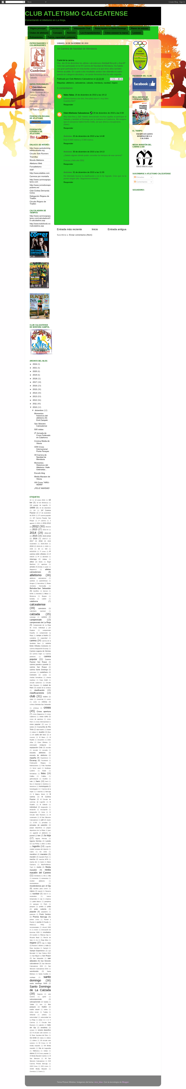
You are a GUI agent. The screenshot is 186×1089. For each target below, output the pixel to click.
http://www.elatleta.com (40, 173)
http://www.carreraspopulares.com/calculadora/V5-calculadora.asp (40, 218)
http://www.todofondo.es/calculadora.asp (40, 225)
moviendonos (34, 883)
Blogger (125, 1082)
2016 (35, 386)
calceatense (80, 83)
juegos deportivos (36, 828)
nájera (32, 891)
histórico (45, 784)
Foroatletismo (36, 167)
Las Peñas (35, 843)
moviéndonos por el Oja (40, 886)
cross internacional (42, 722)
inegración (44, 807)
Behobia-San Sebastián (40, 588)
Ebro (49, 732)
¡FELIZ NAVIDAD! (42, 488)
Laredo (48, 841)
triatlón (44, 1007)
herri (46, 781)
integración (33, 812)
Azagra (32, 583)
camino (44, 617)
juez (49, 830)
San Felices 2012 (45, 953)
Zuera (40, 1071)
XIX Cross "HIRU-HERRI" (41, 483)
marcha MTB (43, 859)
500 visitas (38, 429)
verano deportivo (44, 1030)
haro (38, 781)
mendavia (98, 83)
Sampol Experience (37, 951)
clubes (45, 697)
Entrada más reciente (69, 229)
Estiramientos (36, 37)
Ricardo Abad (34, 937)
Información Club (82, 28)
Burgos (44, 596)
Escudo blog (39, 473)
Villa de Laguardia (45, 1048)
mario (42, 862)
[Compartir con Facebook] (119, 79)
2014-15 (48, 533)
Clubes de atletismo (39, 33)
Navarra (48, 891)
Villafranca (36, 1051)
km (39, 836)
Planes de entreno (139, 28)
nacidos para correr (40, 888)
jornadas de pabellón (38, 825)
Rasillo (46, 922)
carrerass (33, 672)
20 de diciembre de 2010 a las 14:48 (88, 136)
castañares (44, 672)
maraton (44, 854)
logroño (36, 846)
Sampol (45, 948)
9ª (38, 556)
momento (35, 878)
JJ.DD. (35, 822)
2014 (35, 393)
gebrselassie (34, 779)
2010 (35, 407)
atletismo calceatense (38, 578)
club (32, 696)
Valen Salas (69, 95)
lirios (49, 843)
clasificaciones (37, 693)
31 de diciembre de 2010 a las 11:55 (88, 172)
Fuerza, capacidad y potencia (61, 37)
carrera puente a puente (39, 664)
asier (46, 567)
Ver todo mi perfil (37, 110)
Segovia (39, 994)
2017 (35, 382)
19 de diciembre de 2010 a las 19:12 (91, 95)
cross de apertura (36, 719)
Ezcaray (33, 760)
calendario (42, 608)
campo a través (42, 635)
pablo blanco (36, 901)
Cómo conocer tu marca (116, 33)
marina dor (33, 862)
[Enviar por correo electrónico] (111, 79)
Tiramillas (34, 157)
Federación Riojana (37, 763)
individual (33, 807)
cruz (46, 724)
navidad (107, 83)
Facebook (44, 760)
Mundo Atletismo (37, 160)
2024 (35, 364)
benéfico (36, 591)
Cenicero (33, 675)
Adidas (44, 559)
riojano (115, 83)
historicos (33, 786)
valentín (41, 1025)
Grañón (45, 779)
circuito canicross (36, 682)
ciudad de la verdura (44, 687)
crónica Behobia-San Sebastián (40, 704)
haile (31, 781)
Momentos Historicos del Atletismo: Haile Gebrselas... (42, 466)
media (39, 867)
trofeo (46, 1009)
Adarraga (33, 559)
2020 (35, 371)
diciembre (39, 410)
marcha (32, 859)
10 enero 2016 (40, 500)
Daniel (49, 729)
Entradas (140, 177)
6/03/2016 (33, 551)
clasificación (39, 690)
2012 (35, 400)
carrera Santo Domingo (39, 670)
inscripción (44, 809)
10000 (32, 508)
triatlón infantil (34, 1009)
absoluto (45, 556)
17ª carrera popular (44, 515)
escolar (48, 747)
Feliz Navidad (46, 765)
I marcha (39, 791)
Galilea (32, 776)
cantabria (33, 638)
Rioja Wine (44, 940)
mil (44, 876)
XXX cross (44, 1066)
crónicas (36, 708)
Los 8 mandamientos (90, 33)
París (45, 904)
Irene (43, 812)
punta (39, 922)
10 (30, 500)
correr (49, 699)
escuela (45, 750)
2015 (35, 389)
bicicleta (39, 593)
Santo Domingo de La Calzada (40, 988)
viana (41, 1038)
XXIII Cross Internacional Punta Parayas (41, 449)
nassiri (40, 891)
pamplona (47, 901)
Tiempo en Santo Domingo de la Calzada (144, 136)
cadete (44, 599)
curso (32, 727)
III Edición (43, 804)
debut (34, 732)
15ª (34, 510)
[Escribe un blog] (113, 79)
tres (41, 1004)
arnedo (32, 567)
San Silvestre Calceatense (40, 425)
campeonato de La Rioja (40, 622)
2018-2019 (44, 543)
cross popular (35, 724)
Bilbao (46, 593)
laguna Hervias (41, 838)
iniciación (33, 809)
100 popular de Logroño (39, 505)
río (37, 940)
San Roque (46, 956)
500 (46, 549)
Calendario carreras (59, 28)
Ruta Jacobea (34, 948)
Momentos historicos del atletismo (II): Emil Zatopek (41, 416)
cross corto (43, 717)
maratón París (43, 857)
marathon (33, 854)
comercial (40, 699)
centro (45, 675)
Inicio (95, 229)
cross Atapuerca (38, 714)
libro (43, 843)
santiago (32, 977)
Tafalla (32, 1004)
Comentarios (141, 182)
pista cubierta (40, 909)
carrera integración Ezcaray (39, 648)
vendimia (44, 1028)
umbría (44, 1014)
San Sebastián (38, 958)
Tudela (45, 1012)
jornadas (45, 822)
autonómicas (43, 581)
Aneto (40, 562)
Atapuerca (33, 569)
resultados (47, 932)
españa (33, 758)
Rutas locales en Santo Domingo (110, 28)
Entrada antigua (117, 229)
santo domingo (40, 978)
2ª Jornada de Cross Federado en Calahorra (42, 435)
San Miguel (35, 956)
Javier (49, 820)
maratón (33, 857)
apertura (44, 564)
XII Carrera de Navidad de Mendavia (40, 457)
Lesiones (137, 33)
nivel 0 (45, 894)
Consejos (57, 33)
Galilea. (43, 776)
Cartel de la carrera (65, 60)
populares (44, 912)
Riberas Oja (44, 935)
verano (32, 1030)
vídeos (34, 1040)
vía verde (33, 1038)
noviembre (33, 896)
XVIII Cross (34, 1066)
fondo (44, 771)
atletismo (70, 83)
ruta (46, 945)
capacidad (44, 638)
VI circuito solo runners (40, 1033)
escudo (35, 750)
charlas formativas (36, 677)
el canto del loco (39, 735)
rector (36, 930)
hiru (31, 784)
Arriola (40, 567)
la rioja (47, 835)
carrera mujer (37, 654)
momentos (44, 878)
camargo (33, 617)
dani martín (40, 729)
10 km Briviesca (42, 502)
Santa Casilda (43, 974)
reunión (34, 935)
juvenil (32, 836)
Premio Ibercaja (40, 917)
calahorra (34, 601)
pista (49, 906)
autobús (32, 581)
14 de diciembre (45, 508)
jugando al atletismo (40, 833)
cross (47, 707)
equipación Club (36, 747)
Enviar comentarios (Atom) (80, 235)
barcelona (40, 583)
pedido (41, 906)
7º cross (43, 551)
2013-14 (45, 529)
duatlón (42, 732)
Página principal (38, 28)
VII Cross (42, 1043)
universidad (33, 1017)
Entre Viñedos (43, 742)
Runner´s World (37, 945)
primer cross (34, 919)
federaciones (34, 765)
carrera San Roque (38, 667)
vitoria (32, 1053)
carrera (33, 640)
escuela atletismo (37, 753)
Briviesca (33, 596)
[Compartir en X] (116, 79)
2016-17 (45, 538)
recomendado (34, 927)
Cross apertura (44, 711)
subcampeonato (36, 999)
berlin (31, 593)
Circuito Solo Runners (39, 154)
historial (37, 784)
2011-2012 (47, 523)
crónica (44, 702)
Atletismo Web (36, 163)
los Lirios (43, 852)
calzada (89, 83)
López (32, 852)
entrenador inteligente (38, 745)
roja (43, 943)
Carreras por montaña (39, 176)
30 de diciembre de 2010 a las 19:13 (88, 152)
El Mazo (42, 737)
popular (33, 912)
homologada (43, 786)
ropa (49, 943)
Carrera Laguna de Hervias (40, 651)
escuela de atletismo (38, 755)
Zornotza (33, 1071)
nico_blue (98, 1082)
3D (39, 549)
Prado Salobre (45, 914)
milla (49, 876)
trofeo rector (34, 1012)
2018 (35, 379)
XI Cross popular (42, 1053)
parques (32, 906)
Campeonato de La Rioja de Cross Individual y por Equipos (40, 627)
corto (35, 702)
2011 (35, 404)
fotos (43, 773)
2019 (35, 375)
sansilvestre (34, 971)
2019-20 (39, 546)
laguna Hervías (36, 841)
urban (40, 1020)
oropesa (48, 899)
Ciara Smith (43, 680)
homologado (34, 789)
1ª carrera (42, 520)
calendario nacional (37, 611)
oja (41, 899)
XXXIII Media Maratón (38, 1069)
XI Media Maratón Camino (38, 1056)
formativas (33, 773)
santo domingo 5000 (38, 983)
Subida (46, 1002)
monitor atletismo (37, 881)
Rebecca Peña (37, 924)
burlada (32, 599)
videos (48, 1038)
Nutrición (71, 33)
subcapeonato (35, 1002)
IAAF (32, 170)
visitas (46, 1051)
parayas (36, 904)
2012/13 (48, 527)
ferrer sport (37, 768)
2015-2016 (47, 536)
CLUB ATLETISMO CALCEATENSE (76, 13)
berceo (45, 591)
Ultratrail (32, 1014)
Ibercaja (48, 791)
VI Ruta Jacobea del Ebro (39, 1035)
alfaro (32, 562)
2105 (31, 549)
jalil (42, 820)
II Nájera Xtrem (39, 794)
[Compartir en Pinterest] (121, 79)
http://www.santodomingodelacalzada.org (40, 149)
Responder (68, 105)
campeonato (36, 619)
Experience (44, 758)
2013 (35, 396)
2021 (35, 368)
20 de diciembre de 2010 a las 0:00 (108, 113)
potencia (32, 914)
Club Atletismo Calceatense (76, 113)
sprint (44, 996)
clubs (31, 699)
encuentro (40, 740)
